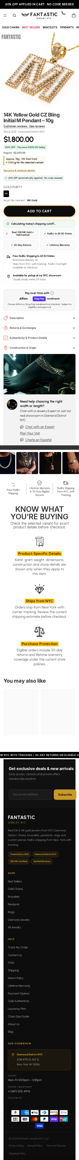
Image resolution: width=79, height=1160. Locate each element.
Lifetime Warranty (19, 985)
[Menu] (5, 15)
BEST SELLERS (31, 27)
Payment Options (18, 993)
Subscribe (65, 794)
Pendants (14, 904)
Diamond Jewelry (19, 919)
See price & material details (19, 170)
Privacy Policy (16, 1145)
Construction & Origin (23, 347)
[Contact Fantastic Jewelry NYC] (65, 15)
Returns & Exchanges (23, 328)
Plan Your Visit (30, 433)
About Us (14, 1024)
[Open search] (14, 15)
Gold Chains (15, 889)
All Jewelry (14, 927)
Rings (11, 912)
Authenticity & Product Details (28, 337)
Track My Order (18, 947)
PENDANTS (67, 27)
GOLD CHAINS (11, 27)
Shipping (13, 970)
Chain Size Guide (18, 1016)
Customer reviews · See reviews (24, 126)
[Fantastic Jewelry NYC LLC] (39, 15)
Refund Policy (35, 1145)
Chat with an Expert (39, 427)
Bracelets (14, 896)
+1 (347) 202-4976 (19, 1091)
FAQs (11, 962)
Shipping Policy (17, 1153)
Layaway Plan (17, 1008)
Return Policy (15, 978)
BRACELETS (50, 27)
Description (17, 318)
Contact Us (15, 955)
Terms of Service (56, 1145)
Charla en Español (38, 440)
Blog (10, 1031)
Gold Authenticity (18, 1001)
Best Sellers (15, 881)
